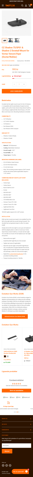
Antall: (3, 84)
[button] (6, 65)
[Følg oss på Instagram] (10, 465)
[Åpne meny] (3, 5)
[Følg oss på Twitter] (6, 465)
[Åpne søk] (22, 5)
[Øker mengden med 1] (24, 84)
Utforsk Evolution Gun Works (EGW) (15, 316)
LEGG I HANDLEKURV (16, 91)
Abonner (7, 451)
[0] (30, 5)
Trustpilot (25, 408)
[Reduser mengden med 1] (14, 84)
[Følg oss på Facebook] (3, 465)
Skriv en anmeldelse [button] (16, 390)
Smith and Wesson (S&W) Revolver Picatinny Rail (10, 352)
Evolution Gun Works (8, 61)
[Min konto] (26, 5)
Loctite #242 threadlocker (16, 254)
